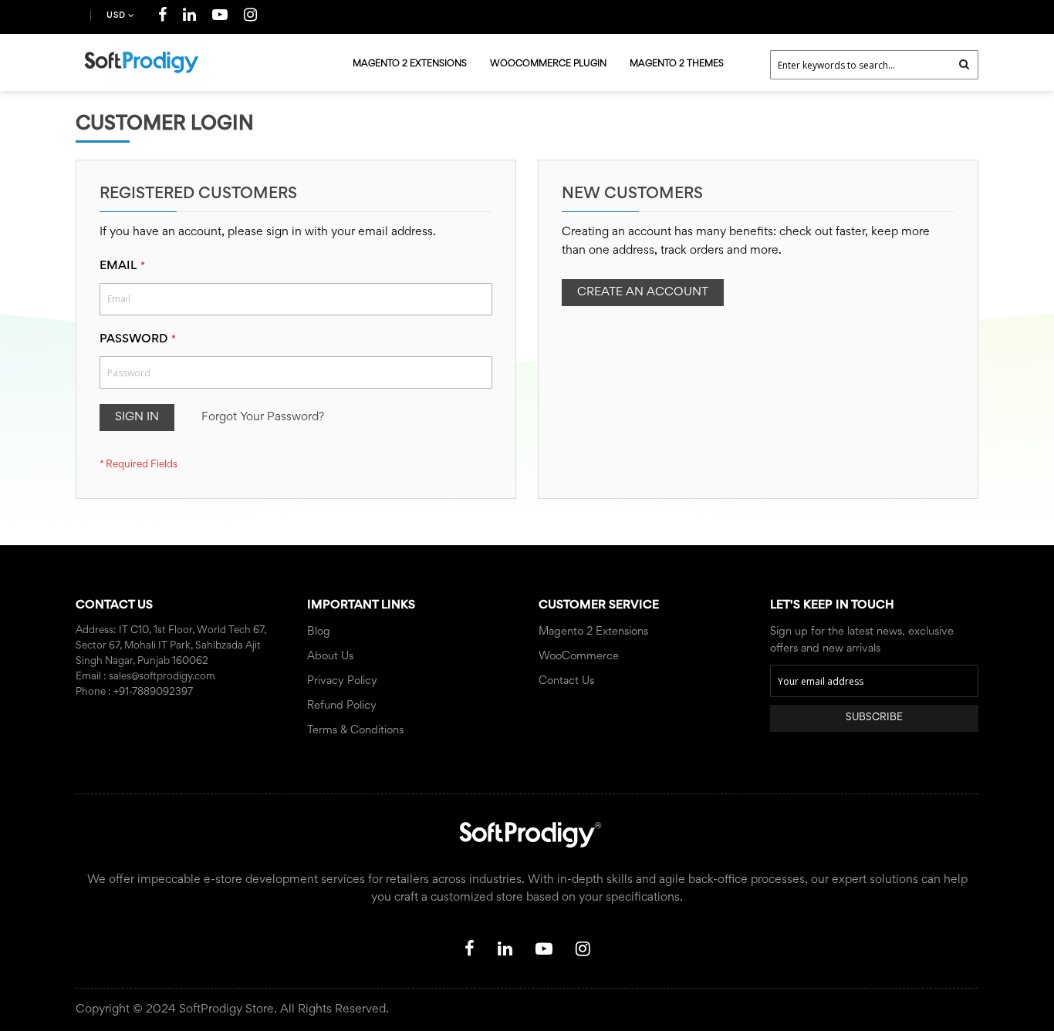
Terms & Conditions (355, 731)
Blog (318, 632)
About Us (330, 657)
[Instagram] (251, 18)
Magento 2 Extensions (593, 632)
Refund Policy (342, 706)
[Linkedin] (190, 18)
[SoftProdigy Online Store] (141, 62)
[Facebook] (162, 18)
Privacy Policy (342, 681)
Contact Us (566, 681)
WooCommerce (579, 657)
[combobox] (874, 64)
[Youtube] (220, 18)
